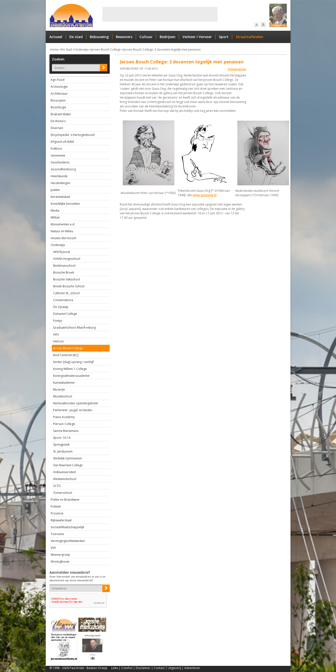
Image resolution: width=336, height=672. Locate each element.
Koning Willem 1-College (70, 369)
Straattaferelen (249, 36)
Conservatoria (63, 300)
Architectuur (59, 93)
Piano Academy (64, 417)
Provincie (57, 513)
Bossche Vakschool (66, 279)
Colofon (127, 668)
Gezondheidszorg (63, 169)
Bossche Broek (63, 272)
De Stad (66, 49)
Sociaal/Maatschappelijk (67, 527)
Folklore (56, 148)
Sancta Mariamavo (66, 431)
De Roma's (58, 121)
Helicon (58, 341)
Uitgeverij (174, 668)
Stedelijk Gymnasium (67, 458)
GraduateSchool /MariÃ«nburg (74, 327)
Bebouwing (99, 36)
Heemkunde (59, 176)
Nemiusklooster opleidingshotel (75, 403)
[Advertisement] (159, 14)
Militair (55, 217)
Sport (224, 36)
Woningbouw (60, 561)
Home (54, 49)
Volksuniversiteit (64, 472)
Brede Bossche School (68, 286)
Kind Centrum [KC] (65, 355)
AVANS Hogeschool (66, 259)
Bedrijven (167, 36)
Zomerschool (62, 493)
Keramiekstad (60, 197)
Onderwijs (81, 49)
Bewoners (124, 36)
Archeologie (59, 87)
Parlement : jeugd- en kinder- (73, 410)
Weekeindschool (64, 479)
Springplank (61, 444)
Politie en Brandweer (65, 499)
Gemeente (58, 155)
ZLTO (57, 486)
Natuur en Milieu (62, 231)
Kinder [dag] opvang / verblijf (73, 362)
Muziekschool (62, 396)
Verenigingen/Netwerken (68, 541)
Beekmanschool (64, 265)
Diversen (57, 128)
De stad (76, 36)
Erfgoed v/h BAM (62, 142)
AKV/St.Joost (61, 252)
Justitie (55, 190)
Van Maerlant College (68, 465)
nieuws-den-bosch (63, 238)
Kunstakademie (64, 382)
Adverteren (192, 668)
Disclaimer (143, 668)
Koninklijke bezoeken (65, 204)
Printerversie (237, 69)
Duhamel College (65, 314)
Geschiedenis (60, 162)
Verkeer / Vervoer (197, 36)
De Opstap (60, 307)
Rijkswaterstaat (61, 520)
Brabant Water (61, 114)
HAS (56, 334)
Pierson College (64, 424)
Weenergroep (60, 555)
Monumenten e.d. (63, 224)
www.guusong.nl (204, 195)
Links (114, 668)
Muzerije (59, 389)
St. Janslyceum (63, 451)
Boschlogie (58, 107)
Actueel (55, 36)
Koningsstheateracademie (71, 376)
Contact (159, 668)
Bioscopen (58, 100)
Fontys (57, 321)
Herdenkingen (60, 183)
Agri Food (57, 80)
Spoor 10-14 (61, 438)
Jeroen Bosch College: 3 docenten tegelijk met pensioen (162, 49)
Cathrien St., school (66, 293)
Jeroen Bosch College (106, 49)
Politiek (56, 506)
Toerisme (57, 534)
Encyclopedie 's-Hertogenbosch (73, 135)
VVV (53, 548)
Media (55, 210)
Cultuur (146, 36)
